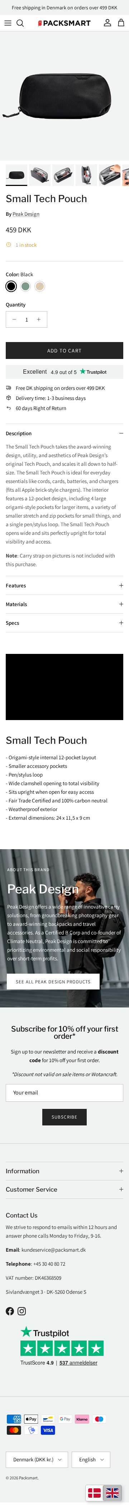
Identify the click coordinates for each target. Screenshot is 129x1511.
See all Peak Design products (53, 982)
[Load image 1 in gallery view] (64, 96)
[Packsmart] (64, 23)
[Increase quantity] (40, 319)
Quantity (15, 304)
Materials (16, 604)
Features (16, 585)
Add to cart (64, 350)
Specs (12, 622)
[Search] (24, 23)
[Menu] (8, 23)
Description (19, 433)
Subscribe (64, 1117)
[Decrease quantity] (12, 319)
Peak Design (26, 213)
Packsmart (28, 1477)
